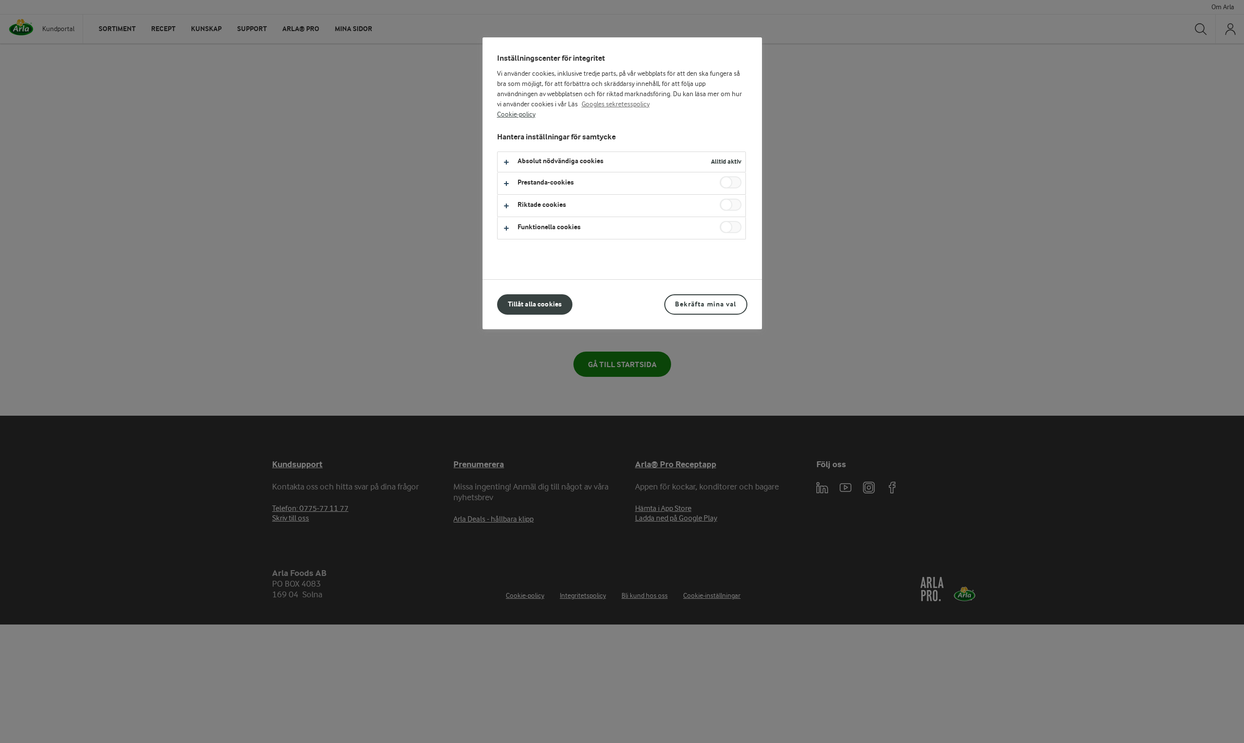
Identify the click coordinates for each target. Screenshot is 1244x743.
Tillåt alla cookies (535, 304)
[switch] (731, 182)
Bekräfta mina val (705, 304)
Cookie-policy (516, 114)
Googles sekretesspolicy (616, 104)
